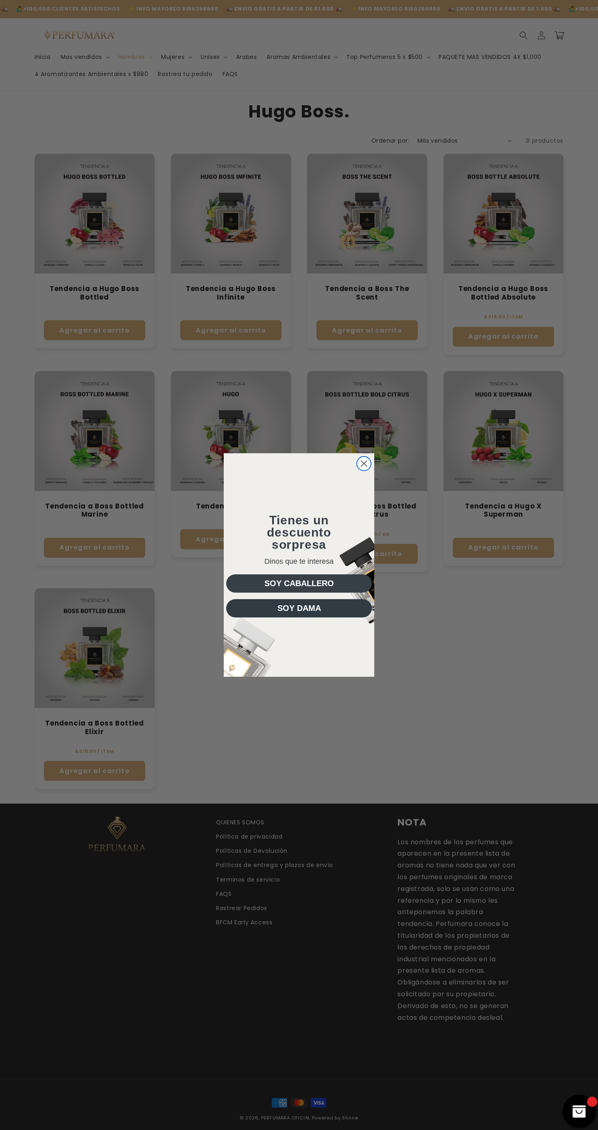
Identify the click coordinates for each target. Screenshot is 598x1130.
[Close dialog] (364, 463)
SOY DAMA (299, 608)
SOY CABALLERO (299, 583)
